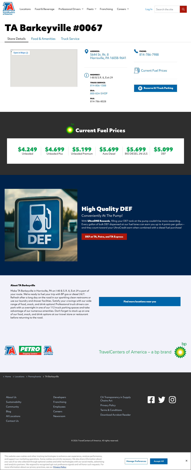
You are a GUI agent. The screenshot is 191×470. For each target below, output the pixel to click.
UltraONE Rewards (99, 220)
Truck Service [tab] (70, 39)
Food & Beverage (44, 9)
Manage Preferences (136, 461)
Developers (59, 397)
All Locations (13, 416)
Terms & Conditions (111, 410)
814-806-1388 (98, 85)
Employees (59, 406)
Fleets (90, 9)
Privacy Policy (108, 405)
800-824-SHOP (98, 93)
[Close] (186, 461)
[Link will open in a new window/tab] (142, 350)
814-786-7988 (149, 55)
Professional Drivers (70, 9)
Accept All (159, 461)
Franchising (106, 9)
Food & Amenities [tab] (43, 39)
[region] (95, 461)
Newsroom (59, 416)
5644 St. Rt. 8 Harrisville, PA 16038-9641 (108, 56)
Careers (121, 9)
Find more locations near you (140, 301)
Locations (25, 9)
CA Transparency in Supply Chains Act (115, 399)
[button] (183, 9)
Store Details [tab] (16, 39)
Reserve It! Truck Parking (158, 88)
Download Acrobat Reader (115, 414)
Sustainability (13, 401)
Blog (8, 411)
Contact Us (12, 420)
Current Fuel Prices (154, 70)
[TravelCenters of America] (9, 8)
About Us (11, 397)
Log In (148, 9)
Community (12, 406)
